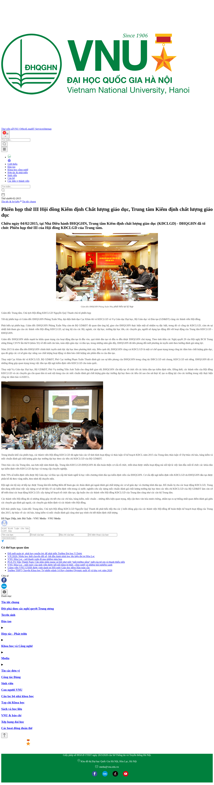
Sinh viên (12, 175)
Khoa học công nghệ (18, 169)
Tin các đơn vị (10, 670)
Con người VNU (11, 689)
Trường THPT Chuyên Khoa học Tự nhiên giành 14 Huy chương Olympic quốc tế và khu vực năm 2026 (60, 570)
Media (5, 658)
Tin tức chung (29, 201)
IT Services (38, 129)
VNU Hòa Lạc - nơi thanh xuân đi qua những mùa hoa (35, 559)
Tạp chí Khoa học (12, 702)
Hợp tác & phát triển (18, 172)
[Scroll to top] (4, 735)
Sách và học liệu (11, 709)
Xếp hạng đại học (12, 721)
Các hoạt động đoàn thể (16, 728)
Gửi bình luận (9, 538)
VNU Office (19, 129)
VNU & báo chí (11, 715)
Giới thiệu (12, 164)
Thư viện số (7, 129)
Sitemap (48, 129)
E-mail (29, 129)
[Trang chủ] (95, 126)
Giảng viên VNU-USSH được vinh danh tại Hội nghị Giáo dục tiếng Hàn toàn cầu (49, 567)
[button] (107, 580)
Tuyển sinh (8, 615)
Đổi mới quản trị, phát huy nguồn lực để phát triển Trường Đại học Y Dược (45, 553)
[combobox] (5, 134)
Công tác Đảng (11, 677)
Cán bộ (11, 178)
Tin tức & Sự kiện (11, 201)
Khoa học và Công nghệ (17, 646)
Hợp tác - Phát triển (14, 633)
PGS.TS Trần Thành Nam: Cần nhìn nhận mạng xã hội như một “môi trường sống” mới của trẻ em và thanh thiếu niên (66, 562)
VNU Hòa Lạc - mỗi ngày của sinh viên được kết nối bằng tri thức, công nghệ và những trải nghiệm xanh (60, 564)
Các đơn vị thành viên (18, 181)
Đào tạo (11, 167)
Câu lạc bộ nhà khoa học (17, 696)
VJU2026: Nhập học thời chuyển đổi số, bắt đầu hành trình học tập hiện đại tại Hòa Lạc (51, 556)
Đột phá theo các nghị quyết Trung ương (27, 608)
